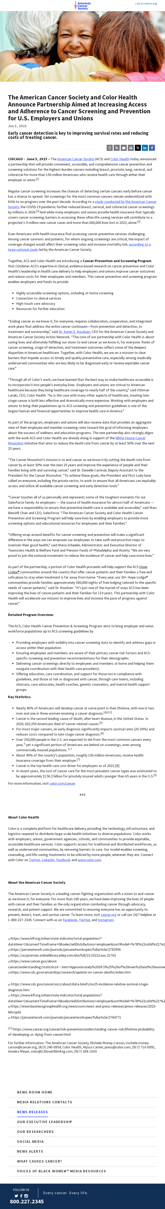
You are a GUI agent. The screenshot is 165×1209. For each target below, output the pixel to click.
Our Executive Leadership (44, 1121)
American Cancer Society (75, 159)
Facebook (63, 860)
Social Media (30, 1141)
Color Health (119, 159)
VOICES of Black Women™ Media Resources (61, 1171)
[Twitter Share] (138, 148)
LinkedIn (48, 860)
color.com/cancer (62, 783)
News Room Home (35, 1092)
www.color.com (89, 860)
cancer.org (109, 914)
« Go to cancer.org (146, 3)
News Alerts (30, 1151)
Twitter (34, 860)
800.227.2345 (27, 1201)
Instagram (106, 920)
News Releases (32, 1112)
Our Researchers (35, 1131)
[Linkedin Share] (145, 148)
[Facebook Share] (152, 148)
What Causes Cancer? (39, 1161)
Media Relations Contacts (44, 1102)
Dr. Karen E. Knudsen (74, 331)
